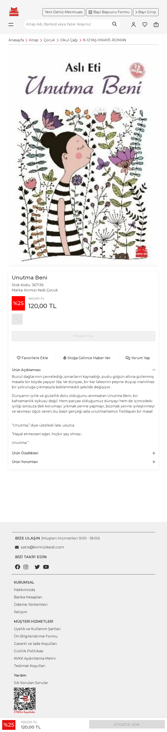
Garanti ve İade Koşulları (35, 644)
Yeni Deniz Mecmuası (64, 12)
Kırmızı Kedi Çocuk (41, 290)
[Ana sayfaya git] (13, 12)
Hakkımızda (24, 590)
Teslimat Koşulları (29, 666)
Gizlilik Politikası (28, 651)
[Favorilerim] (144, 24)
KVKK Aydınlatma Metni (35, 658)
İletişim (20, 612)
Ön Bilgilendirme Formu (36, 636)
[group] (83, 156)
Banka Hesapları (28, 597)
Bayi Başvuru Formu (111, 12)
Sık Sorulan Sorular (31, 683)
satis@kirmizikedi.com (42, 547)
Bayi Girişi (147, 12)
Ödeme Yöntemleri (31, 605)
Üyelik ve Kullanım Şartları (37, 629)
